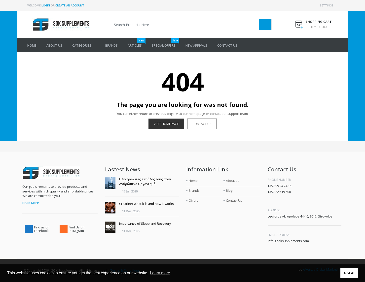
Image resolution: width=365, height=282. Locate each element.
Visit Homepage (166, 124)
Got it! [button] (349, 273)
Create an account (69, 5)
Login (45, 5)
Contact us (202, 124)
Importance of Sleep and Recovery (145, 223)
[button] (83, 45)
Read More (30, 202)
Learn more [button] (160, 273)
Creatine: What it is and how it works (146, 203)
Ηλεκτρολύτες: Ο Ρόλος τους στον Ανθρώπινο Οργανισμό (145, 181)
